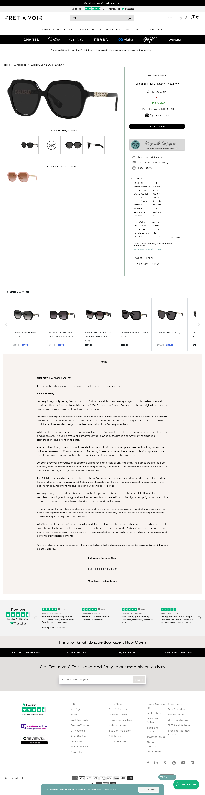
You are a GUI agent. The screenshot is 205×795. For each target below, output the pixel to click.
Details (138, 178)
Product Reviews (144, 258)
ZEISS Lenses (115, 736)
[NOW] (129, 18)
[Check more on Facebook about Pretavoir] (148, 763)
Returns (74, 714)
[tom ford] (173, 39)
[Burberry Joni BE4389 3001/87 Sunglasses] (30, 145)
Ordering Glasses (118, 714)
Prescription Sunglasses (121, 719)
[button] (6, 324)
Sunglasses (20, 64)
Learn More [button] (110, 789)
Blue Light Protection (120, 730)
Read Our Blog (78, 736)
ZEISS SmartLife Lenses (179, 725)
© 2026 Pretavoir (14, 778)
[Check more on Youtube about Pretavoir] (183, 763)
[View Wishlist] (197, 18)
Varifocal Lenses (117, 725)
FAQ (73, 704)
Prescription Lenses (119, 709)
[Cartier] (54, 39)
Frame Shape (116, 704)
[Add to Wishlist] (157, 96)
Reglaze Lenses (155, 713)
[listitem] (26, 324)
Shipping (75, 709)
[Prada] (101, 39)
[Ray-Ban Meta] (125, 40)
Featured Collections (146, 264)
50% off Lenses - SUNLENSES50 (157, 108)
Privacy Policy (78, 752)
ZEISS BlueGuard (117, 741)
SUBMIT (139, 679)
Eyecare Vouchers (80, 725)
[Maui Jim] (149, 39)
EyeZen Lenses (176, 714)
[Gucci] (76, 39)
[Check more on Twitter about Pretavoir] (165, 763)
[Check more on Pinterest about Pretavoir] (174, 763)
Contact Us (77, 741)
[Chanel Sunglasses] (31, 39)
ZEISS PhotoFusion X (178, 719)
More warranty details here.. (148, 249)
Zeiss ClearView (176, 709)
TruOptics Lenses (156, 736)
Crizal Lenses (175, 704)
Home (6, 64)
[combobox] (102, 18)
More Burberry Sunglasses (102, 581)
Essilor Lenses (154, 751)
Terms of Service (79, 746)
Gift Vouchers (78, 730)
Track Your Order (80, 719)
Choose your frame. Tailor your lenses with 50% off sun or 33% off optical (102, 3)
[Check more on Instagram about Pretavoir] (156, 763)
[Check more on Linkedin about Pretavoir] (192, 763)
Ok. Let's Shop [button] (149, 789)
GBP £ (171, 17)
